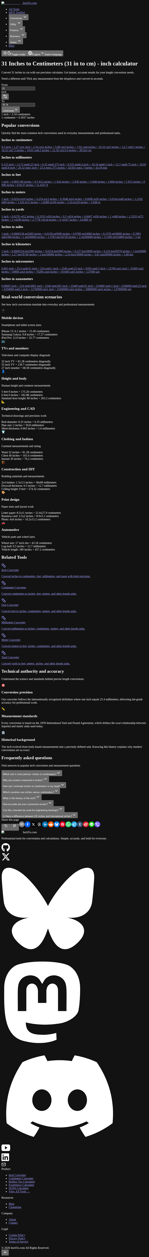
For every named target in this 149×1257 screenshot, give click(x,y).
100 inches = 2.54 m (63, 202)
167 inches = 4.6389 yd (78, 219)
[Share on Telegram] (74, 824)
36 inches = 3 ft (85, 181)
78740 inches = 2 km (33, 254)
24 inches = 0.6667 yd (83, 216)
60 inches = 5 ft (121, 181)
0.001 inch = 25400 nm (68, 285)
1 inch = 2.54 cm (33, 147)
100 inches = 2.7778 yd (30, 219)
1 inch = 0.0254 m (12, 199)
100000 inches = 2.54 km (60, 254)
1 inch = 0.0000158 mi (14, 233)
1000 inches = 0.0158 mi (42, 233)
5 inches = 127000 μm (87, 271)
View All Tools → (19, 1191)
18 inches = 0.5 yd (59, 216)
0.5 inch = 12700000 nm (32, 289)
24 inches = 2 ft (67, 181)
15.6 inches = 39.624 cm (77, 150)
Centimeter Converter (21, 1178)
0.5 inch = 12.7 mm (114, 164)
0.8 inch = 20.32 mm (18, 167)
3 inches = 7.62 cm (75, 147)
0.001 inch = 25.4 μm (13, 268)
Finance (14, 30)
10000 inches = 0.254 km (100, 251)
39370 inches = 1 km (127, 251)
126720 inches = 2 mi (71, 237)
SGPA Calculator (19, 1188)
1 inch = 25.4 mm (40, 167)
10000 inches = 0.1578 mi (100, 233)
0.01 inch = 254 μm (37, 268)
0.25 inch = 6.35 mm (40, 164)
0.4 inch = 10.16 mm (91, 164)
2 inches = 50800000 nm (87, 289)
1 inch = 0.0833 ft (11, 181)
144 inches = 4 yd (54, 219)
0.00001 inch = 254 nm (14, 285)
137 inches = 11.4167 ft (34, 185)
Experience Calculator (21, 1184)
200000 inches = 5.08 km (118, 254)
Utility (13, 24)
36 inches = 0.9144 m (108, 199)
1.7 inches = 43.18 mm (94, 167)
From (4, 84)
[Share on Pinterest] (62, 824)
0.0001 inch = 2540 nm (41, 285)
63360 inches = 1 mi (16, 237)
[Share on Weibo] (86, 824)
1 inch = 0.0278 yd (12, 216)
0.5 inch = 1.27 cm (12, 147)
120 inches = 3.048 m (87, 202)
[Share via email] (22, 824)
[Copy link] (5, 827)
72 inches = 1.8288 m (39, 202)
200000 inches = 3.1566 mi (100, 237)
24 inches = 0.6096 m (83, 199)
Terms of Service (18, 1241)
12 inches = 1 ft (49, 181)
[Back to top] (5, 1253)
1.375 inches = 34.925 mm (65, 167)
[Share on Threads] (39, 824)
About (12, 1219)
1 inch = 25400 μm (131, 268)
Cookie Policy (17, 1235)
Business (15, 36)
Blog (11, 1203)
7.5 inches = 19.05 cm (25, 150)
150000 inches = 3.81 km (89, 254)
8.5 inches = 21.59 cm (50, 150)
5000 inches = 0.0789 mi (70, 233)
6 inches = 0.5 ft (31, 181)
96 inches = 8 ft (12, 185)
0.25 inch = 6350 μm (84, 268)
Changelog (15, 1207)
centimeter (8, 110)
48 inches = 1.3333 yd (127, 216)
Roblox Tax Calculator (22, 1181)
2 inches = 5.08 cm (53, 147)
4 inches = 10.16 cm (97, 147)
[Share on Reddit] (51, 824)
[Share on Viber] (97, 824)
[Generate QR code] (14, 827)
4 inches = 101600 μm (61, 271)
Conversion (16, 18)
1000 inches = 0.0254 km (43, 251)
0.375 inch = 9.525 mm (65, 164)
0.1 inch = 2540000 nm (122, 285)
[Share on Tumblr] (80, 824)
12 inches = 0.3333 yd (36, 216)
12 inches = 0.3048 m (58, 199)
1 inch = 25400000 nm (60, 289)
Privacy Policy (17, 1238)
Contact (13, 1222)
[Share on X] (33, 824)
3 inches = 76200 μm (36, 271)
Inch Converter (17, 1175)
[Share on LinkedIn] (45, 824)
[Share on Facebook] (28, 824)
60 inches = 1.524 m (15, 202)
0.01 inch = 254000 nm (95, 285)
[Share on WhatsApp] (68, 824)
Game (13, 42)
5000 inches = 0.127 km (71, 251)
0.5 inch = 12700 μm (108, 268)
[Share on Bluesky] (57, 824)
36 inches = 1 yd (105, 216)
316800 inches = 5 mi (128, 237)
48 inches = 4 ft (103, 181)
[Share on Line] (91, 824)
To (3, 101)
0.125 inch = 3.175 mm (14, 164)
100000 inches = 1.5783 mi (43, 237)
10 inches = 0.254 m (34, 199)
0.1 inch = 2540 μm (60, 268)
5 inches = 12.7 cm (120, 147)
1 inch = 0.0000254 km (14, 251)
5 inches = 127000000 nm (116, 289)
